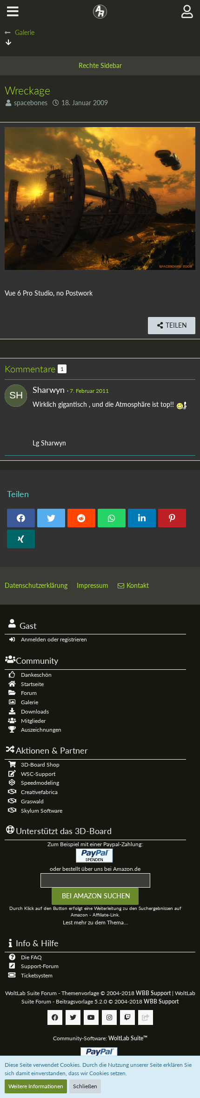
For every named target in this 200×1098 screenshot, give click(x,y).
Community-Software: (100, 1038)
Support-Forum (40, 966)
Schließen (85, 1086)
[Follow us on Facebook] (54, 1017)
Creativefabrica (39, 791)
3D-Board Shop (40, 764)
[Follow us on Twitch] (127, 1017)
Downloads (35, 711)
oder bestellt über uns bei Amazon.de (95, 868)
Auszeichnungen (41, 729)
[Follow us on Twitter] (73, 1017)
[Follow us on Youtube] (91, 1017)
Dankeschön (36, 674)
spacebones (30, 103)
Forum (29, 692)
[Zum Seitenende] (8, 42)
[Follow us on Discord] (145, 1017)
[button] (13, 11)
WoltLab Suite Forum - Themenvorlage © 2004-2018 (88, 993)
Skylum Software (41, 810)
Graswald (32, 801)
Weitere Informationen (35, 1086)
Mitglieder (33, 720)
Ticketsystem (37, 975)
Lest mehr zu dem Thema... (95, 922)
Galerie (29, 702)
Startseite (32, 683)
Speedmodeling (40, 782)
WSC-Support (38, 773)
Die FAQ (31, 957)
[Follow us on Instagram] (109, 1017)
